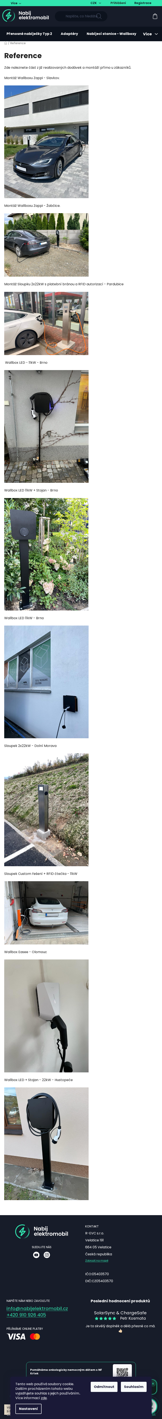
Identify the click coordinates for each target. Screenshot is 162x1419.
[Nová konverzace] (147, 7)
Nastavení (27, 1408)
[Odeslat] (154, 1406)
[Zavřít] (155, 7)
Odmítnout (102, 1386)
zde (42, 1398)
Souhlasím (132, 1386)
